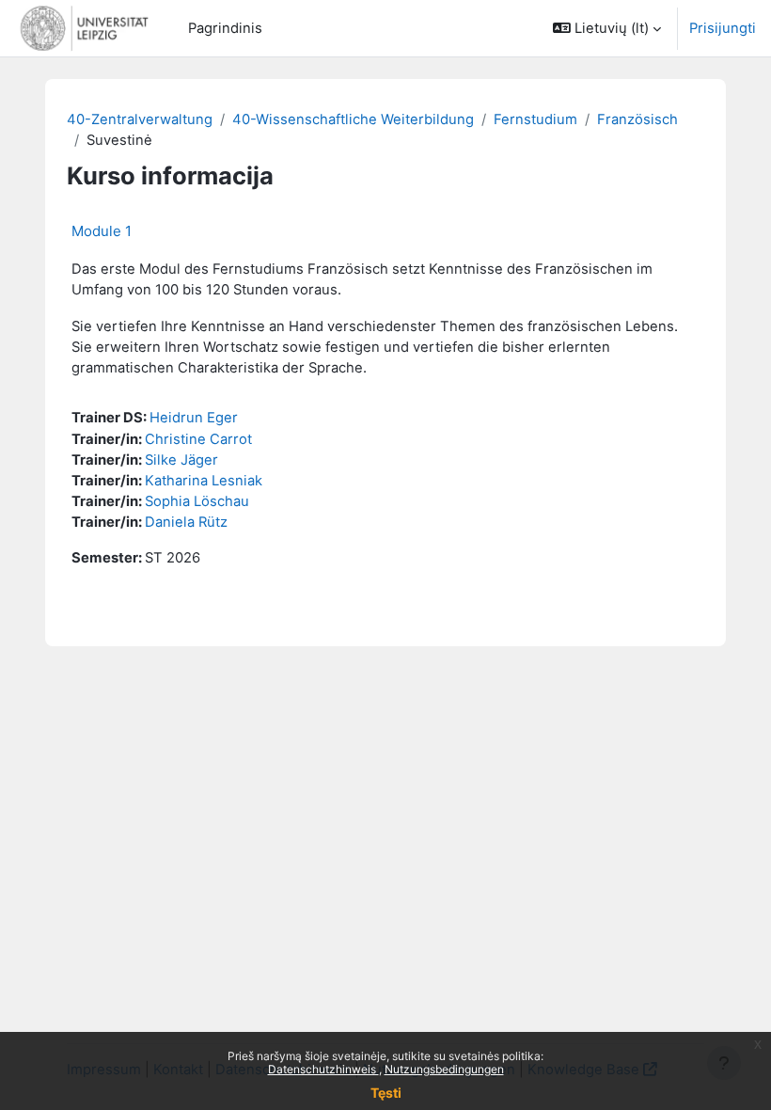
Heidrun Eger (193, 417)
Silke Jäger (181, 460)
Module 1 (101, 231)
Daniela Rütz (186, 522)
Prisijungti (722, 28)
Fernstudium (535, 119)
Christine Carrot (198, 439)
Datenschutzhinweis (323, 1069)
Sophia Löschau (197, 501)
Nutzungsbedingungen (444, 1069)
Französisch (637, 119)
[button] (607, 28)
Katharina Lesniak (203, 480)
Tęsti (385, 1093)
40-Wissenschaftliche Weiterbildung (353, 119)
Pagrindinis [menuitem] (225, 28)
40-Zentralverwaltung (139, 119)
